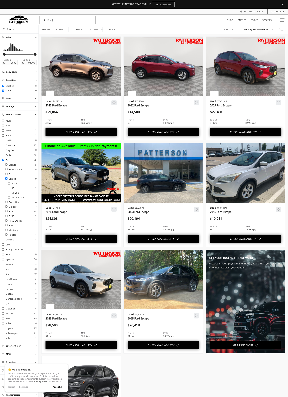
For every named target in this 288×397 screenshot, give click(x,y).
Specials (267, 20)
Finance (242, 20)
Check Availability (79, 132)
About (254, 20)
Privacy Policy (41, 381)
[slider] (4, 54)
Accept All (58, 386)
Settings (23, 386)
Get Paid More (243, 345)
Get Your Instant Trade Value (141, 4)
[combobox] (64, 20)
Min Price (7, 60)
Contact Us (278, 11)
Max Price (26, 60)
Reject (11, 386)
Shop (230, 20)
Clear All (45, 29)
